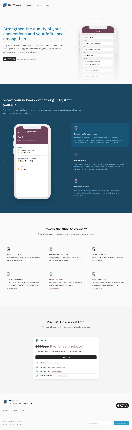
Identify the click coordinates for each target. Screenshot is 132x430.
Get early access (121, 423)
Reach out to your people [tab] (86, 134)
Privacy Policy (7, 424)
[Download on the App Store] (9, 59)
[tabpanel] (32, 163)
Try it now (66, 357)
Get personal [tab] (80, 160)
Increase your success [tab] (84, 187)
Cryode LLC (18, 421)
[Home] (12, 5)
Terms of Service (18, 424)
